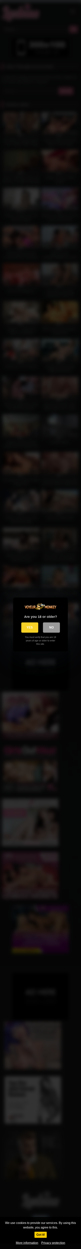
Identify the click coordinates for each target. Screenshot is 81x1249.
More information (27, 1242)
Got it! (40, 1234)
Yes (30, 627)
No (51, 627)
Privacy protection (53, 1242)
